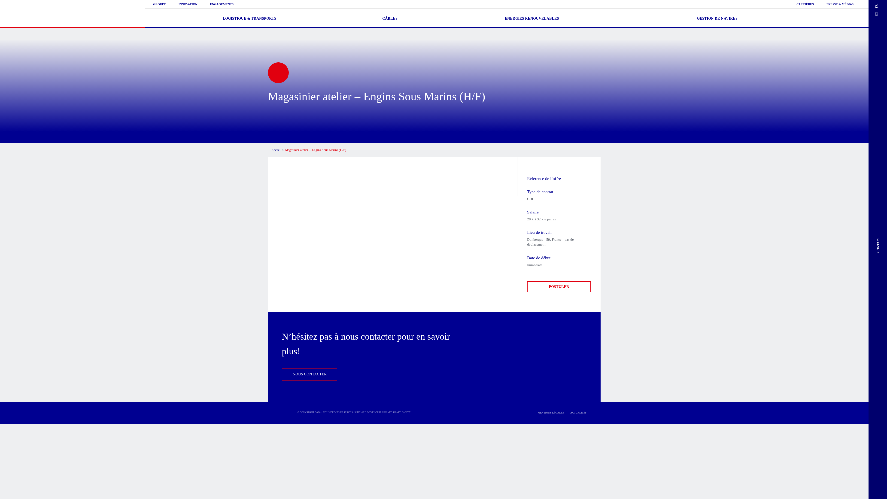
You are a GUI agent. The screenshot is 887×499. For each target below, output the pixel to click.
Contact (878, 245)
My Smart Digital (400, 412)
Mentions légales (551, 412)
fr (876, 6)
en (876, 14)
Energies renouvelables (532, 18)
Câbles (390, 18)
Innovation (188, 4)
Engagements (222, 4)
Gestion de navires (717, 18)
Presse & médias (840, 4)
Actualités (578, 412)
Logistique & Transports (249, 18)
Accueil (276, 150)
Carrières (805, 4)
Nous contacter (310, 374)
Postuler (559, 287)
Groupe (159, 4)
